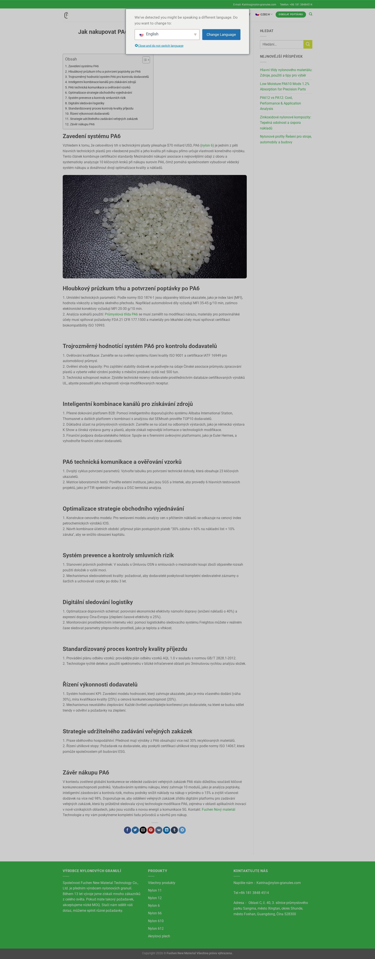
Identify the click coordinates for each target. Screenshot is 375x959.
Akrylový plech (159, 936)
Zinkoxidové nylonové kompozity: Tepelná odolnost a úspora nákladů (285, 122)
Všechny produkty (161, 883)
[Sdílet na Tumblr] (174, 830)
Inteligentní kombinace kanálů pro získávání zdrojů (102, 82)
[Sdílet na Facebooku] (127, 830)
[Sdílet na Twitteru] (135, 830)
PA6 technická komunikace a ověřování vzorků (99, 87)
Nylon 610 (156, 921)
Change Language (221, 34)
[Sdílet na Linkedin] (166, 830)
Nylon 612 (156, 928)
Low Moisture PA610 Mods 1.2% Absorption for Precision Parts (284, 86)
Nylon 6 (154, 905)
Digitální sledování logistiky (86, 103)
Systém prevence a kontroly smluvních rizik (97, 98)
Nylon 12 (155, 898)
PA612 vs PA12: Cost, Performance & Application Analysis (280, 103)
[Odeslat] (308, 44)
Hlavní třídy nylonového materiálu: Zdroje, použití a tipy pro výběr (286, 73)
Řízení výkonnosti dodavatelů (89, 114)
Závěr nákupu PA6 (82, 124)
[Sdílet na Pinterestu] (151, 830)
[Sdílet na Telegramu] (182, 830)
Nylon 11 (155, 890)
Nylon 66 (155, 913)
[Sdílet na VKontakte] (158, 830)
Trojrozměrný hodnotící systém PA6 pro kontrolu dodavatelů (108, 77)
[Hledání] (310, 14)
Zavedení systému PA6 (83, 66)
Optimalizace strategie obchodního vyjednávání (100, 93)
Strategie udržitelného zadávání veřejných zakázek (104, 119)
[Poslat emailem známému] (143, 830)
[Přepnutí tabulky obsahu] (144, 60)
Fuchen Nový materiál (218, 809)
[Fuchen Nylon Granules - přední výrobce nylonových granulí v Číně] (66, 15)
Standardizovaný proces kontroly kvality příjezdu (100, 108)
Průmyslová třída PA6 (121, 314)
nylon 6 (207, 145)
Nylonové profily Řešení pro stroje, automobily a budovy (286, 139)
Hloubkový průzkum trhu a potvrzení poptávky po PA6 (104, 72)
